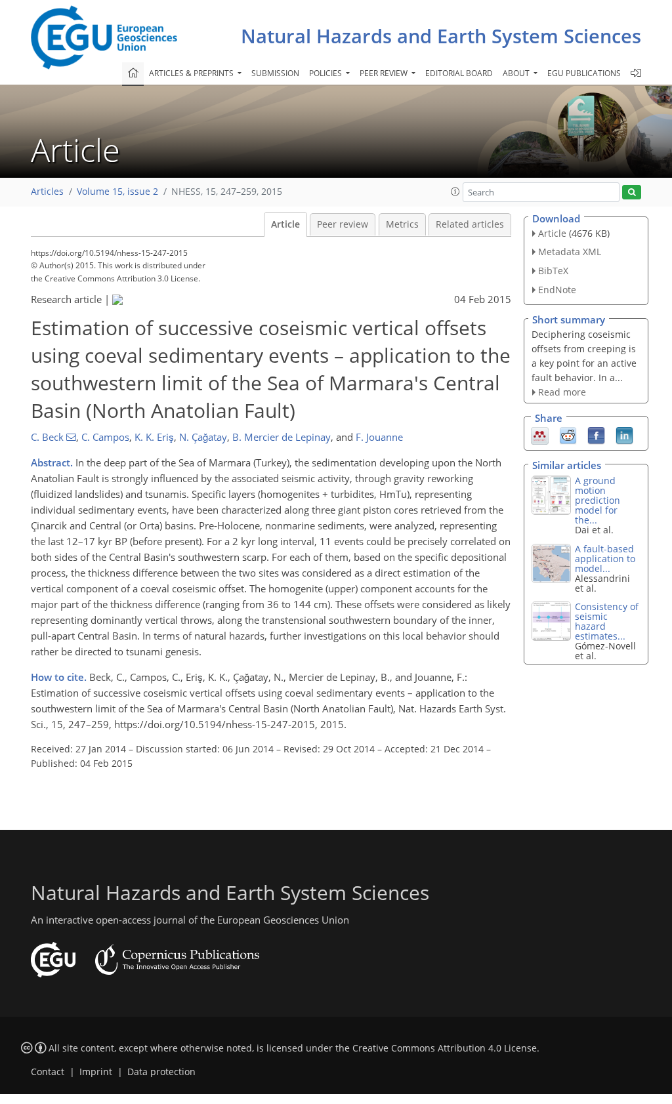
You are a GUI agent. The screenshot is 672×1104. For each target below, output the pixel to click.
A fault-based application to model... (605, 558)
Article (285, 224)
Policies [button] (326, 73)
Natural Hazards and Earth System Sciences (441, 36)
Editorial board (459, 73)
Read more (562, 392)
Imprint (95, 1072)
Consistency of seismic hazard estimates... (607, 621)
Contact (47, 1072)
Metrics (402, 224)
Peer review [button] (385, 73)
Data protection (161, 1072)
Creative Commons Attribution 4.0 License (444, 1048)
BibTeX (553, 270)
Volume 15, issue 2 (117, 191)
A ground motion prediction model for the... (597, 500)
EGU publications (584, 73)
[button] (455, 191)
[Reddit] (568, 434)
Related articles (470, 224)
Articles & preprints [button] (192, 73)
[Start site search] (631, 192)
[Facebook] (596, 434)
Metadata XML (569, 251)
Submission (275, 73)
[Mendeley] (540, 434)
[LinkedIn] (624, 434)
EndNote (557, 289)
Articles (47, 191)
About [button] (517, 73)
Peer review (342, 224)
